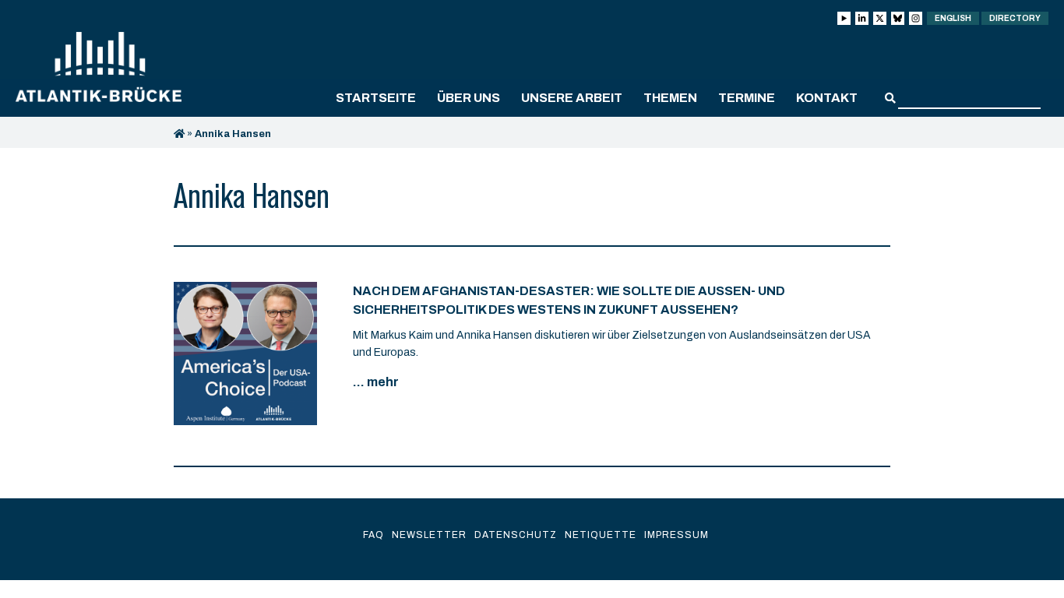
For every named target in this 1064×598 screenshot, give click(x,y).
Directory (1015, 18)
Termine (746, 97)
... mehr (376, 382)
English (953, 18)
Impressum (676, 534)
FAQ (373, 534)
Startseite (376, 97)
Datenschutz (515, 534)
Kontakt (827, 97)
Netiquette (600, 534)
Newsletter (429, 534)
